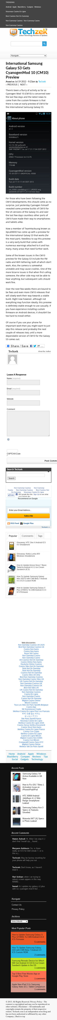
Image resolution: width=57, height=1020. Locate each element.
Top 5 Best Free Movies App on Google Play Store (26, 975)
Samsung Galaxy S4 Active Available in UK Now (32, 776)
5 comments (40, 942)
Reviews (36, 757)
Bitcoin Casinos (31, 703)
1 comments (40, 968)
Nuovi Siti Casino (31, 653)
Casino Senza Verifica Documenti (31, 725)
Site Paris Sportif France (31, 719)
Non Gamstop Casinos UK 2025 (31, 645)
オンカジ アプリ (31, 716)
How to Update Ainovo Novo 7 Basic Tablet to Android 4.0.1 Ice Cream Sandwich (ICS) (32, 567)
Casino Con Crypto (31, 731)
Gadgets (30, 7)
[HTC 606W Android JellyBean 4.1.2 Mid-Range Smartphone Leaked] (16, 802)
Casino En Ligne (31, 694)
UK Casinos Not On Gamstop (31, 660)
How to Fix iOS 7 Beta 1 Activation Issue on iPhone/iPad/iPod (33, 787)
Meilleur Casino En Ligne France (31, 729)
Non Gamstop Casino (32, 21)
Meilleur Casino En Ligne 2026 (31, 723)
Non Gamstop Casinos (14, 21)
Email (13, 389)
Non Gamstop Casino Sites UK (31, 679)
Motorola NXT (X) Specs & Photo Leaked (33, 819)
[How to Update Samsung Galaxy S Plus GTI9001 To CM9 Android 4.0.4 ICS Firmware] (12, 595)
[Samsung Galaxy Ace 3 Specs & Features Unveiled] (16, 814)
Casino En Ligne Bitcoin (31, 736)
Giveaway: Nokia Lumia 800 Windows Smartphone (28, 555)
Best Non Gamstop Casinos (31, 677)
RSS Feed (14, 523)
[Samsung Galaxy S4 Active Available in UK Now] (16, 780)
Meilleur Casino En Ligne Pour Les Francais (31, 711)
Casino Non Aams (31, 649)
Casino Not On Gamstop (31, 698)
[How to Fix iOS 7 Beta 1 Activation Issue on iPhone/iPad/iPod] (16, 791)
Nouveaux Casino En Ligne (16, 11)
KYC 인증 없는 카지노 (31, 714)
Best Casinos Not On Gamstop (17, 16)
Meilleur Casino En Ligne (31, 734)
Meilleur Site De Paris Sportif (31, 746)
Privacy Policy (18, 909)
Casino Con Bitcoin (31, 740)
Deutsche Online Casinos (31, 664)
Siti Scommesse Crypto (31, 709)
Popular (13, 536)
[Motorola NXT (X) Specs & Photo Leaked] (16, 825)
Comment (11, 409)
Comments (27, 536)
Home (12, 754)
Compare (25, 757)
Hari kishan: (18, 877)
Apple (14, 7)
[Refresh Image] (8, 440)
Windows (37, 7)
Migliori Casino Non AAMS (31, 738)
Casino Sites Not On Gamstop (31, 666)
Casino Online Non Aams (31, 662)
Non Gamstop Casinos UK (31, 683)
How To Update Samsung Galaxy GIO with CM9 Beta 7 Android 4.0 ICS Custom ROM (26, 950)
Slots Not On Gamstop (31, 668)
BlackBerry (22, 7)
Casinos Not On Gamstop (31, 673)
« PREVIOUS (11, 85)
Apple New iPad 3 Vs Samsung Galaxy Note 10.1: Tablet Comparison (28, 985)
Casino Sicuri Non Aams (31, 727)
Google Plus (28, 523)
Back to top (20, 1016)
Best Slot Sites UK (31, 688)
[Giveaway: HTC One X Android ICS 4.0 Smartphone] (12, 550)
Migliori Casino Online (31, 701)
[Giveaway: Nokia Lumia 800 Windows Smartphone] (12, 561)
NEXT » (23, 85)
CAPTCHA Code (14, 454)
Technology (37, 759)
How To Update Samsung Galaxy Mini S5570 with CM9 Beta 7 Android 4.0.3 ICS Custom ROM (32, 578)
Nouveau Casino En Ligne (31, 721)
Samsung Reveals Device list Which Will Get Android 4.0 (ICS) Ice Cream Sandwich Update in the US (28, 963)
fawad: (15, 886)
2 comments (40, 955)
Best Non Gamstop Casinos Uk (31, 647)
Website (10, 399)
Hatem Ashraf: (19, 839)
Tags (40, 536)
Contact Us (17, 905)
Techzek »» (46, 527)
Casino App (31, 707)
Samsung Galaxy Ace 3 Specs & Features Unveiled (32, 810)
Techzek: (16, 858)
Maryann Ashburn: (21, 848)
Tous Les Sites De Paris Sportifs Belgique (31, 705)
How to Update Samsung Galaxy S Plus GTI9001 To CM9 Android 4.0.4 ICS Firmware (31, 590)
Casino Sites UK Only (31, 675)
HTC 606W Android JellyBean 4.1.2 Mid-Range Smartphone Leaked (31, 799)
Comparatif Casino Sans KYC (31, 742)
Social (15, 759)
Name (14, 378)
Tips (46, 757)
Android (8, 7)
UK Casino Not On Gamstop (31, 681)
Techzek (42, 82)
